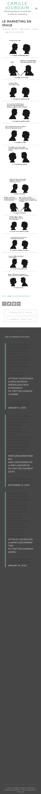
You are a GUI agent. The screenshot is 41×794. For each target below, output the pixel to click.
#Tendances (15, 388)
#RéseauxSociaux (18, 385)
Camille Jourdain (17, 5)
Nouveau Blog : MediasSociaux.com (23, 312)
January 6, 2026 (17, 407)
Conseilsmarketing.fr (20, 296)
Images (14, 29)
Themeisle (20, 792)
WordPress (17, 790)
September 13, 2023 (19, 485)
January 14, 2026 (17, 565)
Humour (6, 29)
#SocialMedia (19, 381)
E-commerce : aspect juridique (22, 319)
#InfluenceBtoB (20, 465)
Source (5, 296)
